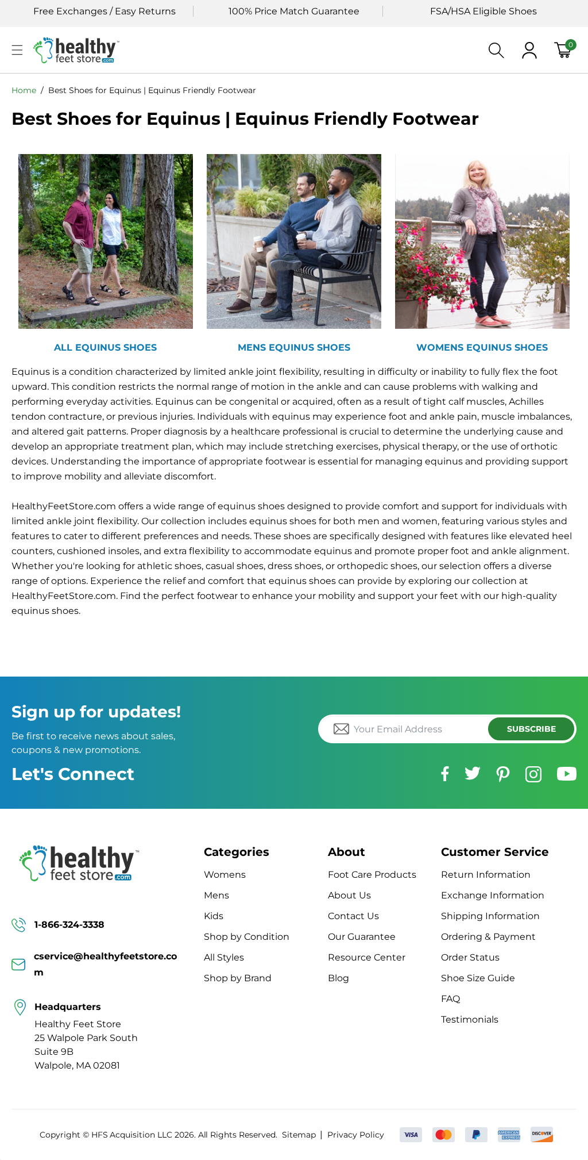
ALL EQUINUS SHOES (105, 347)
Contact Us (353, 916)
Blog (338, 978)
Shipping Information (490, 916)
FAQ (450, 998)
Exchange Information (492, 895)
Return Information (486, 874)
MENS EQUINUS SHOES (294, 347)
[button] (17, 50)
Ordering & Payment (488, 936)
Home (23, 90)
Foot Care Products (372, 874)
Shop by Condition (246, 936)
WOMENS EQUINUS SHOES (482, 347)
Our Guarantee (362, 936)
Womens (225, 874)
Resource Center (366, 957)
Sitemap (299, 1135)
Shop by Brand (238, 978)
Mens (216, 895)
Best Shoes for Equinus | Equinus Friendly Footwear (152, 90)
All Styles (224, 957)
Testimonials (469, 1019)
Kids (213, 916)
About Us (349, 895)
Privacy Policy (355, 1135)
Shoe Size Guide (478, 978)
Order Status (470, 957)
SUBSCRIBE (531, 729)
